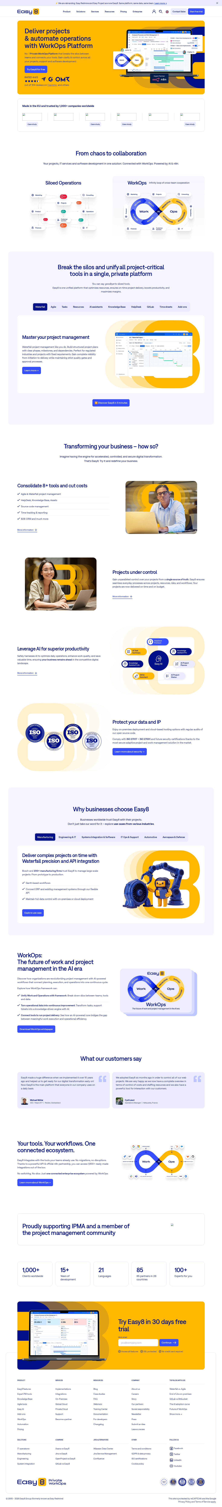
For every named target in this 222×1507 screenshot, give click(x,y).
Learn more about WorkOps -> (35, 1182)
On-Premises (61, 1399)
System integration (26, 1464)
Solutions (80, 11)
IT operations (23, 1448)
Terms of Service (202, 1501)
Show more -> (176, 1414)
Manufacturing (24, 1453)
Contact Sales (179, 11)
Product (66, 11)
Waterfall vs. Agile (178, 1389)
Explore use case (33, 912)
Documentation (100, 1414)
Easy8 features (24, 1389)
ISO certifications (139, 1458)
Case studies (99, 1394)
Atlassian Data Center (103, 1448)
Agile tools (22, 1404)
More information (25, 530)
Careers (135, 1394)
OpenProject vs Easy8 (65, 1458)
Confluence (98, 1458)
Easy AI (20, 1409)
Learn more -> (31, 370)
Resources (109, 11)
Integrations (60, 1394)
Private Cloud (61, 1409)
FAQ (95, 1399)
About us (136, 1389)
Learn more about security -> (130, 751)
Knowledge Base (24, 1399)
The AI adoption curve (180, 1404)
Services (95, 11)
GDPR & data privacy (141, 1453)
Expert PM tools (24, 1394)
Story (134, 1399)
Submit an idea (138, 1424)
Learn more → (160, 3)
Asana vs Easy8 (62, 1448)
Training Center (100, 1409)
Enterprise (137, 11)
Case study (32, 124)
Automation (22, 1424)
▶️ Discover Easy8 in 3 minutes (111, 402)
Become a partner (63, 1419)
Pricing (123, 11)
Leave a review (138, 1429)
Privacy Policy (184, 1501)
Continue (166, 1342)
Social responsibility (141, 1409)
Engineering (22, 1458)
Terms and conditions (141, 1448)
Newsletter (136, 1414)
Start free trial (196, 11)
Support (59, 1414)
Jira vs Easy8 (61, 1453)
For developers (100, 1419)
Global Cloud (61, 1404)
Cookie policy (138, 1464)
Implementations (63, 1389)
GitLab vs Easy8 (62, 1464)
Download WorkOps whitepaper (36, 1029)
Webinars (97, 1404)
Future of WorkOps (178, 1409)
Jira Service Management (105, 1453)
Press (134, 1419)
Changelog (98, 1424)
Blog (95, 1389)
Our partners (137, 1404)
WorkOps (21, 1419)
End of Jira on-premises (180, 1394)
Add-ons (21, 1414)
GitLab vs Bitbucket (178, 1399)
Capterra (52, 85)
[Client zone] (154, 11)
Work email (122, 1337)
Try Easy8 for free (36, 69)
